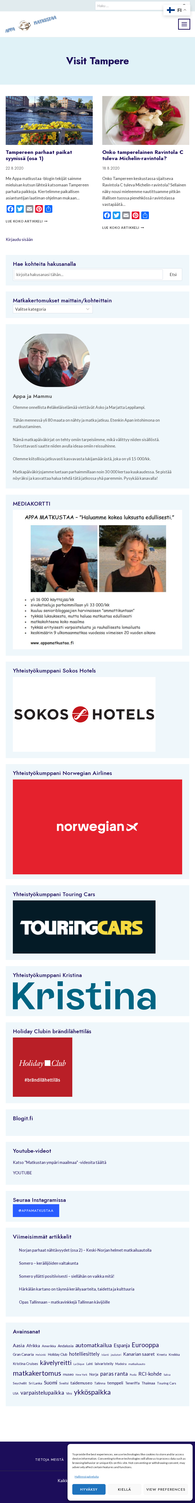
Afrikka (33, 1345)
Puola (133, 1374)
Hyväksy (89, 1489)
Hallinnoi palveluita (87, 1476)
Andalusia (65, 1346)
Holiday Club (57, 1354)
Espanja (122, 1345)
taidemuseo (81, 1382)
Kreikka (174, 1354)
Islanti (105, 1354)
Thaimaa (148, 1383)
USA (16, 1393)
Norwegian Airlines (87, 773)
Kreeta (162, 1354)
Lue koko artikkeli (27, 221)
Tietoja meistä (49, 1459)
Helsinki (41, 1354)
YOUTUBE (22, 1172)
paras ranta (114, 1373)
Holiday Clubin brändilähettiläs (52, 1031)
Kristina (72, 975)
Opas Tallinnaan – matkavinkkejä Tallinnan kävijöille (64, 1302)
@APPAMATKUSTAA (36, 1210)
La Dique (78, 1363)
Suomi (50, 1382)
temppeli (115, 1382)
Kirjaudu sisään (19, 239)
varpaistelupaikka (42, 1392)
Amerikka (49, 1346)
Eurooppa (145, 1345)
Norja (93, 1374)
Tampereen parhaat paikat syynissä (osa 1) (39, 155)
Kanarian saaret (139, 1354)
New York (81, 1374)
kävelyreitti (56, 1362)
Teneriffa (132, 1383)
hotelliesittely (84, 1354)
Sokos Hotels (79, 670)
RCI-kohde (150, 1374)
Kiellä (124, 1489)
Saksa (167, 1374)
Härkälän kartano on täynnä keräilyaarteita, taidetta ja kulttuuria (76, 1288)
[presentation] (49, 120)
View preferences (165, 1489)
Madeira (121, 1364)
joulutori (116, 1354)
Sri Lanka (35, 1383)
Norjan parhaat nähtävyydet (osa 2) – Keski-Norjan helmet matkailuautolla (85, 1250)
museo (68, 1374)
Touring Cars (79, 894)
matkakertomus (37, 1373)
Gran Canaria (23, 1354)
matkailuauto (136, 1364)
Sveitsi (63, 1383)
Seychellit (20, 1383)
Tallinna (99, 1383)
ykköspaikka (92, 1392)
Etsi (173, 274)
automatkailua (93, 1345)
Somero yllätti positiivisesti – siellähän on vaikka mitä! (66, 1276)
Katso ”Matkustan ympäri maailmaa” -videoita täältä (59, 1162)
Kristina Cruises (25, 1363)
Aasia (18, 1345)
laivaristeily (104, 1363)
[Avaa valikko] (184, 24)
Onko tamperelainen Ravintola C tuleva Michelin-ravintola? (142, 155)
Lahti (89, 1364)
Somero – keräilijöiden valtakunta (48, 1263)
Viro (69, 1393)
